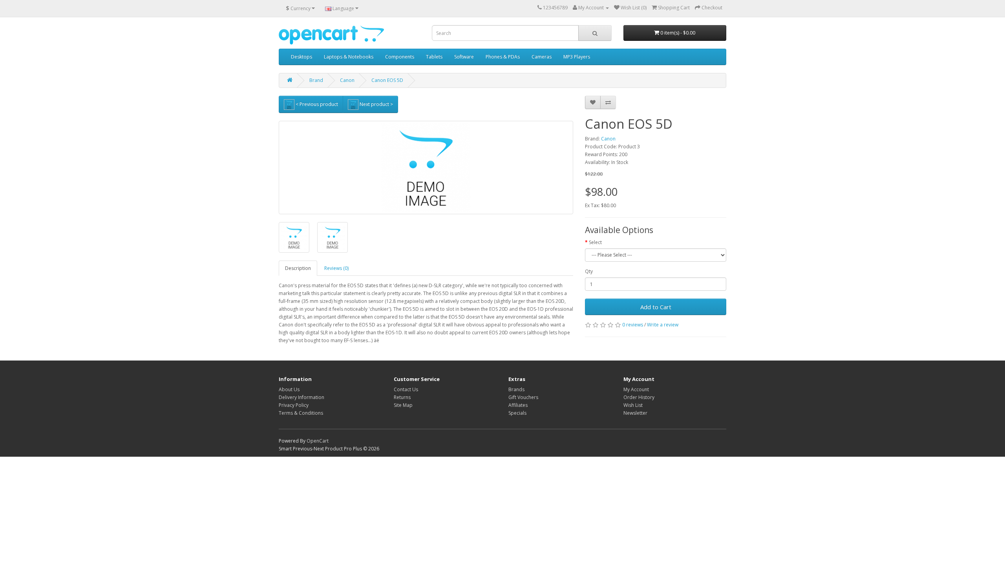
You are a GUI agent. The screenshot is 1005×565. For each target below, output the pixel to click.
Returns (402, 397)
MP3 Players (576, 56)
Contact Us (406, 389)
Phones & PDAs (503, 56)
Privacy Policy (294, 405)
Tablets (434, 56)
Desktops (301, 56)
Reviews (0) (336, 268)
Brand (316, 80)
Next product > (375, 103)
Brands (516, 389)
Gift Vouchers (523, 397)
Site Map (403, 405)
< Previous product (316, 103)
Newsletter (635, 413)
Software (464, 56)
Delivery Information (301, 397)
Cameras (542, 56)
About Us (289, 389)
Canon (347, 80)
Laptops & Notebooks (348, 56)
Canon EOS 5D (387, 80)
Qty (589, 271)
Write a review (662, 324)
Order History (638, 397)
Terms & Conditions (301, 413)
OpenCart (318, 440)
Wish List (633, 405)
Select (595, 242)
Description (298, 268)
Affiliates (518, 405)
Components (399, 56)
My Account (636, 389)
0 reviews (632, 324)
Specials (517, 413)
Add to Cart (655, 307)
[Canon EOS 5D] (426, 167)
